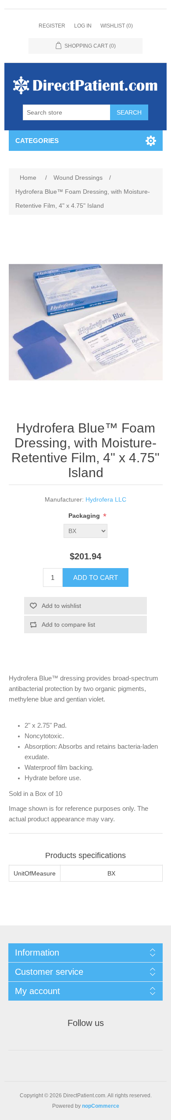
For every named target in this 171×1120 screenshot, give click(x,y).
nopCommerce (100, 1106)
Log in (83, 26)
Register (52, 26)
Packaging (85, 515)
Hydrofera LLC (106, 499)
